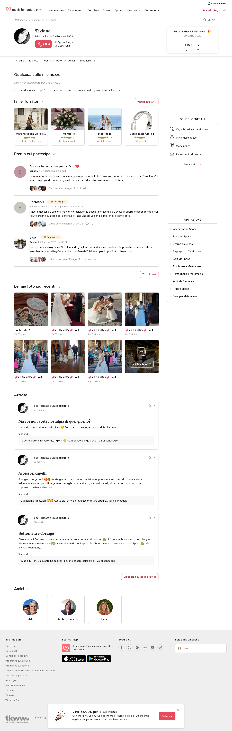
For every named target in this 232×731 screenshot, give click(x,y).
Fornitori (93, 10)
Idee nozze (133, 10)
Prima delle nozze (186, 137)
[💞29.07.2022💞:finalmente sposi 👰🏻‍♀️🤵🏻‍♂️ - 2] (68, 309)
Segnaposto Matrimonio (187, 251)
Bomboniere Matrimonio (187, 266)
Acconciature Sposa (185, 229)
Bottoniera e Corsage (36, 533)
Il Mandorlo (68, 134)
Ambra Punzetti (68, 619)
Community (151, 10)
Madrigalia (104, 134)
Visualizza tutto (142, 363)
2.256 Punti (63, 45)
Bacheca (33, 60)
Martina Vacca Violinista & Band (31, 134)
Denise (33, 242)
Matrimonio (21, 20)
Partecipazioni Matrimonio (188, 274)
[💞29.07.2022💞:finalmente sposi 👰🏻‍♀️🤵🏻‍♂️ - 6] (31, 357)
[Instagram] (145, 647)
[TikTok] (160, 647)
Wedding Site (12, 700)
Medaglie (85, 60)
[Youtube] (153, 647)
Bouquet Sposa (182, 236)
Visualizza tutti (146, 101)
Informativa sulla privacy (18, 660)
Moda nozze (183, 146)
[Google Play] (99, 661)
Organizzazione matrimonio (192, 129)
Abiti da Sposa (181, 259)
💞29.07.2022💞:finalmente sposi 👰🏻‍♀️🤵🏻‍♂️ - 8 (103, 330)
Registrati (219, 10)
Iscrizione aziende (15, 685)
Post (45, 60)
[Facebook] (121, 647)
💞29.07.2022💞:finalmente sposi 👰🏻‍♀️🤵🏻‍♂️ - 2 (66, 330)
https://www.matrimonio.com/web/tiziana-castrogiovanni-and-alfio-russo (79, 90)
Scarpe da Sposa (183, 244)
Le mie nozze (56, 10)
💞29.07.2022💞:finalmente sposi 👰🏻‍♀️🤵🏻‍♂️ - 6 (29, 377)
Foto (59, 60)
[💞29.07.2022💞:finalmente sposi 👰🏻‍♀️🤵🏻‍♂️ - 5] (68, 357)
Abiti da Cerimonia (183, 281)
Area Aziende (218, 3)
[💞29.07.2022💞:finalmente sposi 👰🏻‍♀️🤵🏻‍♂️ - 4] (105, 357)
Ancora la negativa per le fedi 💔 (54, 166)
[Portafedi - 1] (31, 309)
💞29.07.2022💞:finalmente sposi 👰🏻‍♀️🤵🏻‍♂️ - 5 (66, 377)
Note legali (11, 650)
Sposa (107, 10)
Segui (46, 44)
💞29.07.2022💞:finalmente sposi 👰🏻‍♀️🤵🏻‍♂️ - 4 (103, 377)
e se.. (33, 238)
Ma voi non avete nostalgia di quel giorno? (55, 421)
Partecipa (167, 716)
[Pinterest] (137, 647)
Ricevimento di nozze (188, 154)
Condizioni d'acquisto (17, 655)
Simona (34, 170)
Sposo (119, 10)
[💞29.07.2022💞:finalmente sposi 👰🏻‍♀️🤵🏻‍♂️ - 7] (142, 309)
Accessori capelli (33, 473)
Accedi (207, 10)
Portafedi (37, 202)
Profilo (20, 60)
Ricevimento (76, 10)
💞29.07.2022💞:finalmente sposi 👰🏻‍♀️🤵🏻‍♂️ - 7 (140, 330)
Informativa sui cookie (17, 665)
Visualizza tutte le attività (139, 577)
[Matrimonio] (24, 10)
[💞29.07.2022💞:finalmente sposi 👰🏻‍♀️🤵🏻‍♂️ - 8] (105, 309)
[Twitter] (129, 647)
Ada (30, 619)
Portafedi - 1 (22, 330)
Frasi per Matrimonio (185, 296)
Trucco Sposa (181, 289)
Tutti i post (149, 274)
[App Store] (74, 661)
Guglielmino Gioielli (141, 134)
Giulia (104, 619)
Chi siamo (10, 690)
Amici (71, 60)
